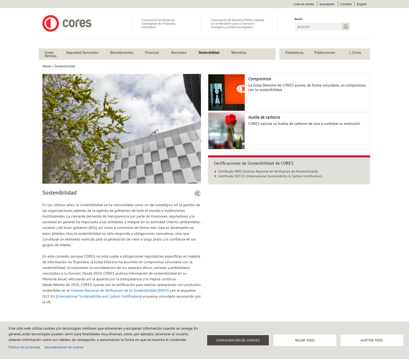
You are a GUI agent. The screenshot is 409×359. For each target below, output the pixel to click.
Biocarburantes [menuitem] (121, 52)
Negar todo (305, 340)
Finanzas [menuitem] (152, 52)
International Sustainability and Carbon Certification (99, 296)
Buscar (298, 19)
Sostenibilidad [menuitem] (209, 52)
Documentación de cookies (64, 347)
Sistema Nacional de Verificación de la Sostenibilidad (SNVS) (120, 290)
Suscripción (327, 4)
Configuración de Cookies (238, 340)
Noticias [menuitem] (51, 55)
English (362, 4)
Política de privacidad (24, 347)
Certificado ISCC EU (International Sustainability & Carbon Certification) (270, 176)
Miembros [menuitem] (238, 52)
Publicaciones (324, 52)
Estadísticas (294, 52)
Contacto (346, 4)
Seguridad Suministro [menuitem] (82, 52)
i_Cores (355, 52)
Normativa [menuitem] (179, 52)
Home (47, 66)
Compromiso (259, 79)
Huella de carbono (264, 117)
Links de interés (303, 4)
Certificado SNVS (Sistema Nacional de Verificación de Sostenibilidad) (268, 171)
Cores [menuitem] (49, 52)
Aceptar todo (371, 340)
